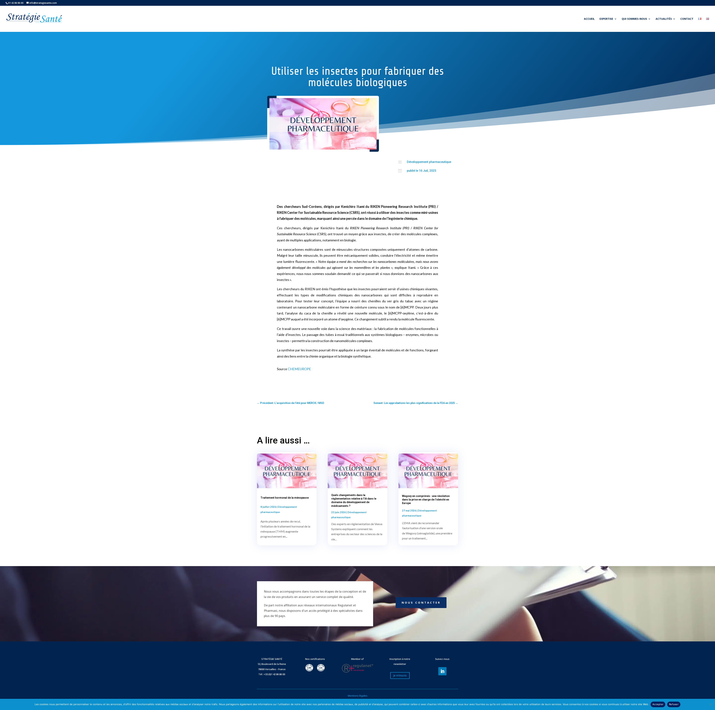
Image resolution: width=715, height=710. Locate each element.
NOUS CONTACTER (421, 602)
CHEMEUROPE (299, 369)
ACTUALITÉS (664, 19)
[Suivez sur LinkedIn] (442, 671)
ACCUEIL (589, 19)
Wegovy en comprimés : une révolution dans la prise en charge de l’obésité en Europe (426, 500)
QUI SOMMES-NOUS (634, 19)
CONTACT (686, 19)
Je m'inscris (400, 675)
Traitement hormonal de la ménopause (284, 497)
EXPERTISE (606, 19)
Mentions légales (357, 695)
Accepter (657, 704)
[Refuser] (710, 704)
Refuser (674, 704)
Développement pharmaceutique (429, 162)
